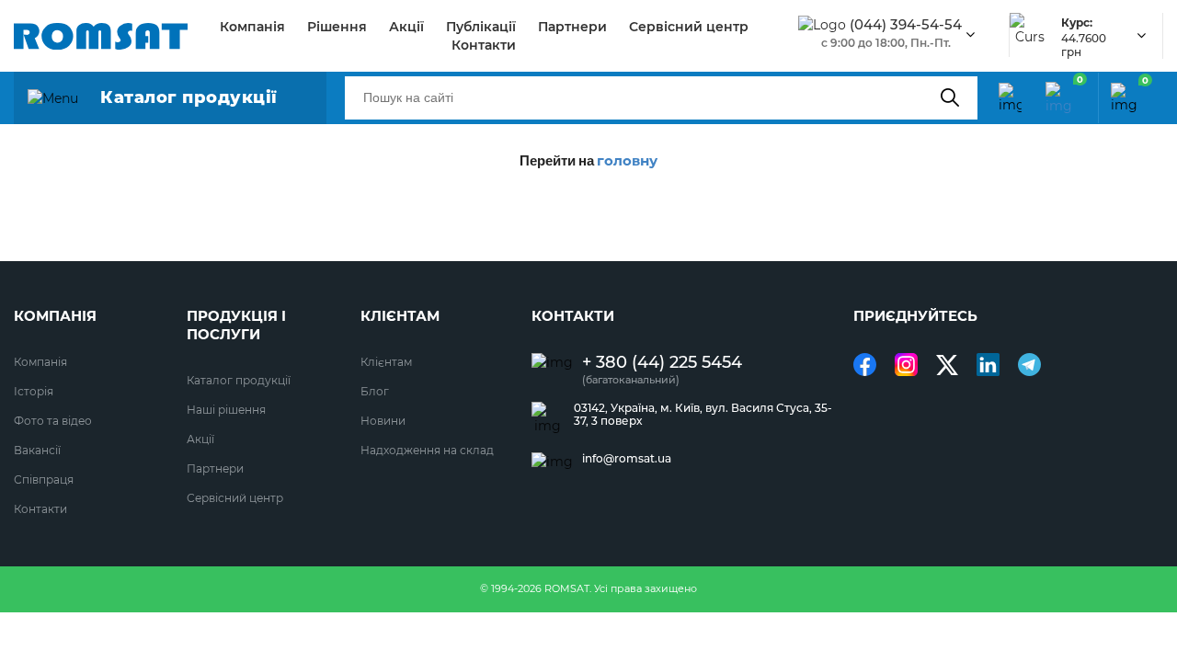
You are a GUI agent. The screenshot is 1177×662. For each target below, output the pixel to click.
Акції (406, 26)
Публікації (481, 26)
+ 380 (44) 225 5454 (662, 362)
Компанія (252, 26)
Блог (374, 391)
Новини (383, 421)
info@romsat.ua (626, 458)
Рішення (337, 26)
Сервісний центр (688, 26)
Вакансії (37, 450)
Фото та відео (53, 421)
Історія (33, 391)
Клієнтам (386, 362)
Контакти (483, 45)
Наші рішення (226, 410)
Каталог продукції (239, 380)
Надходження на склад (427, 450)
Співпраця (44, 479)
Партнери (572, 26)
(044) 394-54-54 (906, 25)
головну (627, 160)
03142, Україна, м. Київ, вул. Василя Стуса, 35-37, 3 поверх (703, 415)
